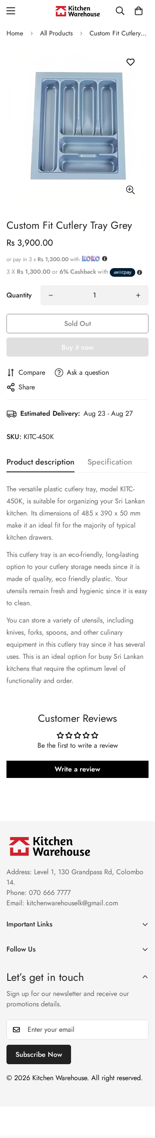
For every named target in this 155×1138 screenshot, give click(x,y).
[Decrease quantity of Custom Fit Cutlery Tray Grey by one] (51, 295)
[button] (139, 11)
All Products (56, 33)
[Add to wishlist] (130, 62)
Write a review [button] (77, 769)
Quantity (19, 295)
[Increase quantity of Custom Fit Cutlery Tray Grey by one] (138, 295)
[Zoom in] (130, 190)
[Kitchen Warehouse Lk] (77, 11)
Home (14, 33)
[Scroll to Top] (139, 1092)
